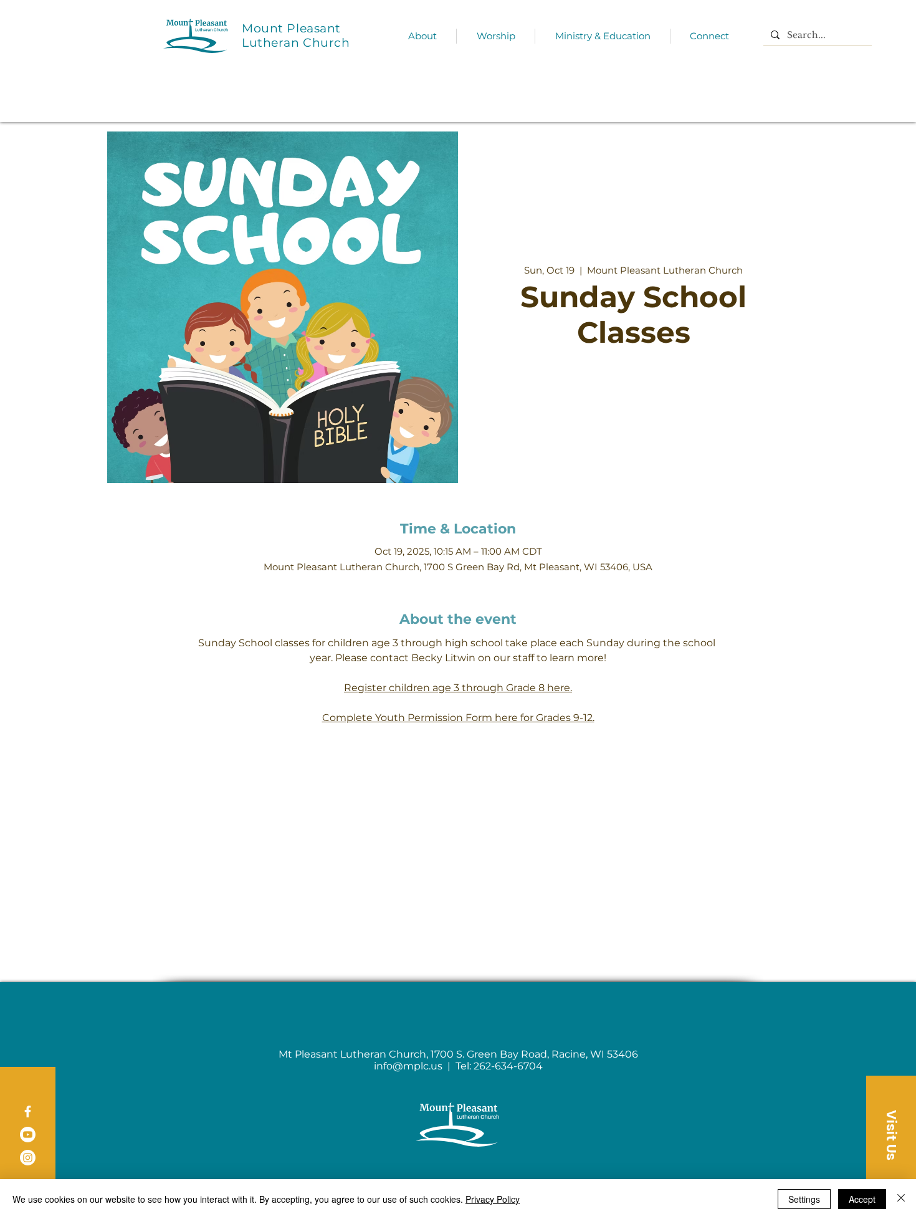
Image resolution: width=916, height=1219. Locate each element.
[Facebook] (28, 1111)
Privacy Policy (492, 1199)
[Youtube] (28, 1134)
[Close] (901, 1199)
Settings (804, 1199)
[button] (891, 1135)
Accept (862, 1199)
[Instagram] (28, 1157)
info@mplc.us (408, 1066)
